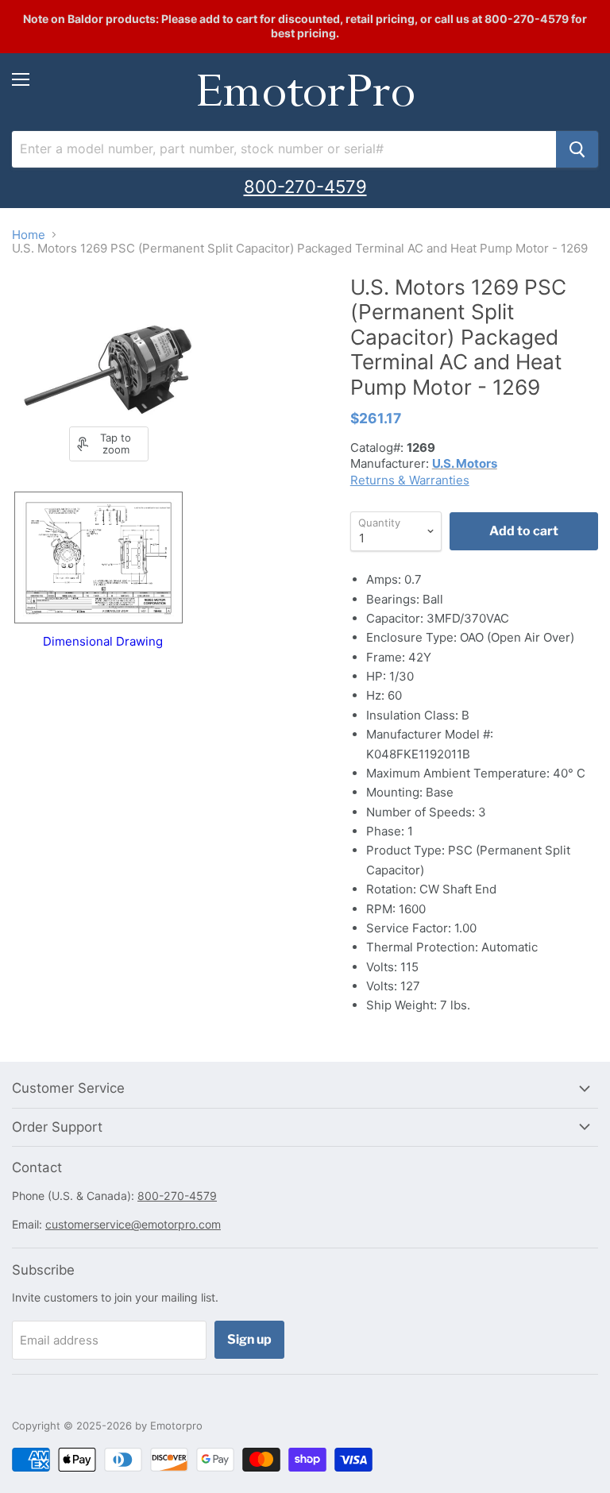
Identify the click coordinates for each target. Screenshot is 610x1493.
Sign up (249, 1339)
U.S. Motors (464, 463)
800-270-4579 (305, 186)
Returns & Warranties (409, 480)
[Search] (577, 149)
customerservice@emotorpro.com (133, 1224)
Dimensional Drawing (103, 641)
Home (28, 234)
